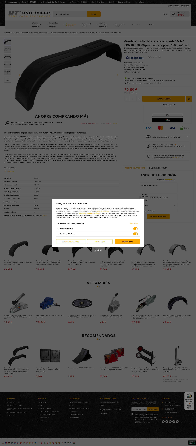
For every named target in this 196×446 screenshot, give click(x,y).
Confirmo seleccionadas (70, 241)
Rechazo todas (100, 241)
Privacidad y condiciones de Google (89, 213)
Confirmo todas (127, 241)
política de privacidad (102, 212)
